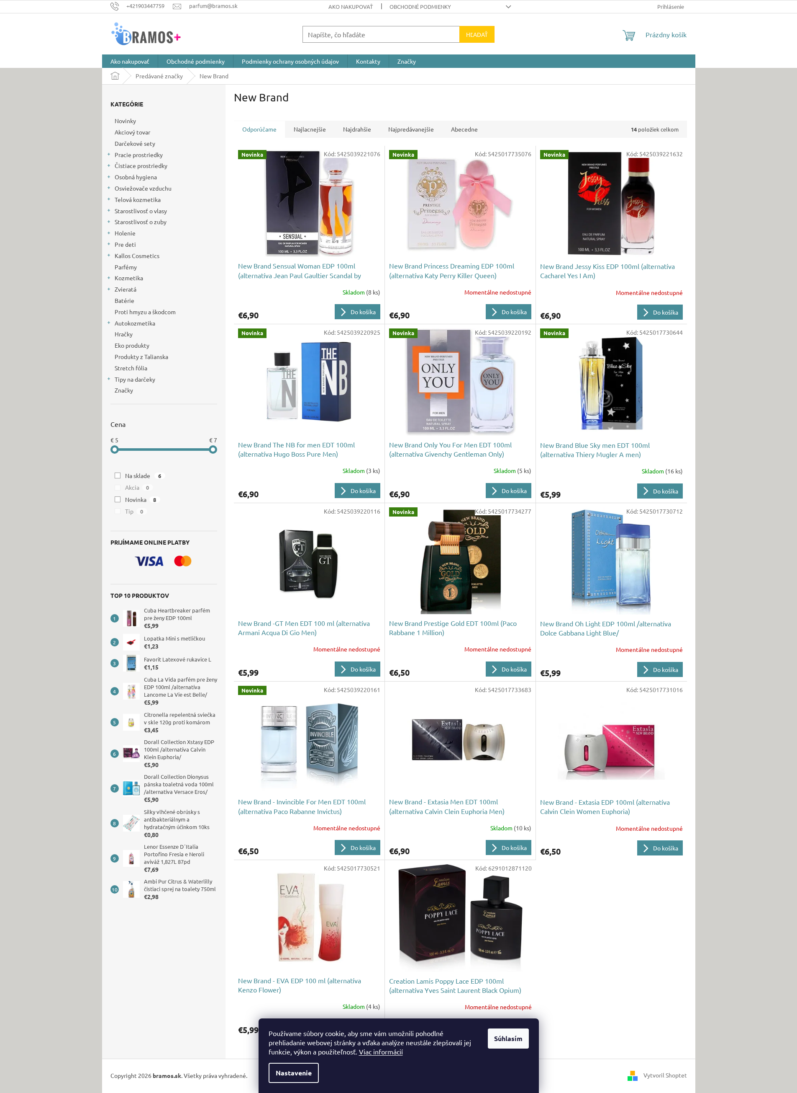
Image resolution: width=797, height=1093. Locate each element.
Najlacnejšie (310, 129)
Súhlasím (508, 1038)
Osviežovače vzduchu (143, 188)
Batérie (124, 300)
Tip (134, 511)
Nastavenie (294, 1072)
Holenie (125, 233)
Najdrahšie (357, 129)
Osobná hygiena (136, 177)
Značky (124, 390)
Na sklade (143, 475)
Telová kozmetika (138, 199)
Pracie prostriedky (139, 154)
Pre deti (125, 244)
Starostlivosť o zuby (141, 221)
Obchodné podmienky (420, 6)
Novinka (140, 499)
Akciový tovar (132, 132)
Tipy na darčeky (135, 379)
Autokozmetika (135, 323)
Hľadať (477, 34)
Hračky (124, 334)
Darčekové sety (135, 143)
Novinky (125, 120)
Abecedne (464, 129)
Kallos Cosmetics (137, 255)
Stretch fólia (131, 368)
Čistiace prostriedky (141, 165)
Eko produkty (132, 345)
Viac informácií (381, 1051)
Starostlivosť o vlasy (141, 210)
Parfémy (126, 267)
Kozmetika (129, 278)
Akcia (137, 487)
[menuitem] (130, 61)
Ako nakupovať (350, 6)
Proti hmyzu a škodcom (145, 311)
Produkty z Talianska (141, 356)
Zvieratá (125, 289)
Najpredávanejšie (411, 129)
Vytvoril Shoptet (665, 1075)
